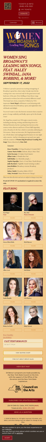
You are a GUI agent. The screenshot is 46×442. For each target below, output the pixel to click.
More (12, 218)
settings (20, 433)
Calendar (13, 22)
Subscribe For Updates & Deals (23, 400)
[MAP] (36, 405)
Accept (7, 438)
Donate (23, 13)
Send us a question (23, 412)
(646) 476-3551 (26, 6)
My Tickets (26, 9)
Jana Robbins (7, 337)
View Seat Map (23, 366)
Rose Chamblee (8, 335)
